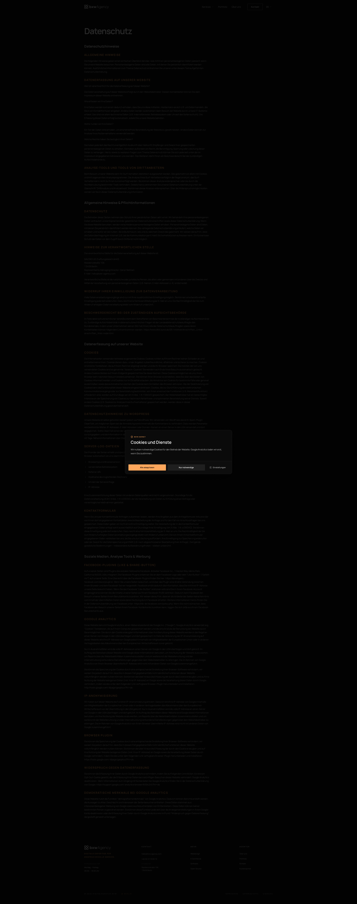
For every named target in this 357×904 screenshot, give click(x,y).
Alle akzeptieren (147, 467)
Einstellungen (219, 467)
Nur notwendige (186, 467)
